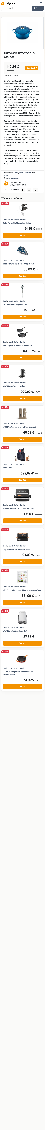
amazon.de (13, 178)
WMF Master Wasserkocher (14, 386)
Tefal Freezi (7, 468)
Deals (16, 173)
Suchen (39, 8)
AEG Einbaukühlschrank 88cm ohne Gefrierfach (22, 590)
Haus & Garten (25, 173)
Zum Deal (31, 68)
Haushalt (7, 175)
